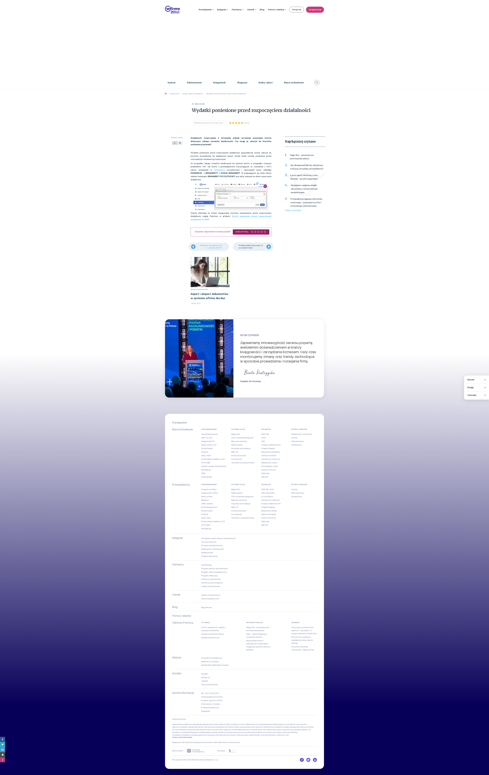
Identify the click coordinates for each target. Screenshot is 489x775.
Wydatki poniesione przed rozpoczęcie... (209, 123)
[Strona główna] (166, 94)
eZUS (263, 438)
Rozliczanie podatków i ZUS (213, 459)
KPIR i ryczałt (206, 438)
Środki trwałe (207, 448)
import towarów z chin (280, 735)
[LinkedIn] (2, 749)
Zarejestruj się (315, 10)
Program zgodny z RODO (212, 700)
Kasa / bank (206, 455)
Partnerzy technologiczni (212, 583)
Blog (262, 9)
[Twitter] (2, 744)
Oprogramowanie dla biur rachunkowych (218, 538)
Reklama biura (207, 552)
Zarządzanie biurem (209, 434)
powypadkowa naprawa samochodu (204, 724)
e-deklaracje (249, 724)
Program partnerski (209, 556)
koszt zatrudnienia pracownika (265, 724)
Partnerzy (237, 9)
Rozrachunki (236, 459)
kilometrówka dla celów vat (203, 730)
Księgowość (219, 82)
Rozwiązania (205, 9)
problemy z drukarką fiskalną (183, 732)
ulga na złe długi (178, 727)
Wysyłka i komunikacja (240, 448)
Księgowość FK (208, 441)
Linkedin (204, 681)
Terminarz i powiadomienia (242, 463)
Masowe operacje (239, 441)
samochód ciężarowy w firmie (226, 730)
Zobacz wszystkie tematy (182, 737)
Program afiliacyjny (209, 576)
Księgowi (221, 9)
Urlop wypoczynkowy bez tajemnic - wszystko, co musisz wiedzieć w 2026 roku (304, 630)
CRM (203, 473)
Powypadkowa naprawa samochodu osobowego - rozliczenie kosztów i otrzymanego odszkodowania (306, 202)
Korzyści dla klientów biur (212, 545)
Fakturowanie (194, 82)
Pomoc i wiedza (276, 9)
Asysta (294, 438)
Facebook (205, 677)
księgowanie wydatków (181, 724)
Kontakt (204, 674)
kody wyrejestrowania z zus (300, 730)
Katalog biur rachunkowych (212, 549)
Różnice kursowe (238, 455)
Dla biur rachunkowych (210, 595)
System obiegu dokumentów (213, 466)
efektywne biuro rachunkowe (249, 730)
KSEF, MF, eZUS (267, 489)
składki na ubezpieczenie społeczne (232, 732)
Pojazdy (204, 452)
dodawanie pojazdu (185, 730)
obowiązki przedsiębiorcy (182, 735)
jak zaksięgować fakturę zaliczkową (199, 727)
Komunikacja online (269, 466)
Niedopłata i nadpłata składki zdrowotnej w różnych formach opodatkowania (304, 189)
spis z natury (237, 735)
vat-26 (174, 730)
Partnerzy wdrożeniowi (211, 579)
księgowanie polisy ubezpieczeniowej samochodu (212, 735)
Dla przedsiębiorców (210, 599)
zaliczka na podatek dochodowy (259, 732)
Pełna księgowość (209, 507)
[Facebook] (2, 739)
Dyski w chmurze (268, 470)
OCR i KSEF (205, 463)
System (171, 82)
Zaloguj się (296, 9)
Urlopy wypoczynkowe (280, 730)
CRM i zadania (207, 504)
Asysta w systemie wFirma (212, 634)
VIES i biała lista (267, 493)
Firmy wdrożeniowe (209, 684)
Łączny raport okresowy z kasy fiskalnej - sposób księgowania (304, 177)
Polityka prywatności (210, 707)
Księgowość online (209, 493)
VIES (263, 441)
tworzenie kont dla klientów (262, 727)
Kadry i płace (266, 82)
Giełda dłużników (268, 455)
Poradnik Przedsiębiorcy (211, 658)
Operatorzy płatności (270, 459)
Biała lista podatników (270, 452)
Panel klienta (206, 477)
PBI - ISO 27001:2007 (210, 693)
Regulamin (205, 711)
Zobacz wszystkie (293, 210)
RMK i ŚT (234, 452)
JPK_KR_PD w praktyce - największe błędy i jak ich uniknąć (302, 640)
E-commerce (267, 496)
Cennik (250, 9)
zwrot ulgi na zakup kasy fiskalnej (284, 732)
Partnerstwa (206, 565)
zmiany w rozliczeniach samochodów (292, 724)
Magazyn (242, 82)
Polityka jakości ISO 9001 (212, 697)
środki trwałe (266, 730)
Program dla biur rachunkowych (214, 568)
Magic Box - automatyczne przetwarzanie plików (302, 157)
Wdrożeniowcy (297, 441)
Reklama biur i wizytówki (301, 434)
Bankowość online (269, 463)
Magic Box (235, 434)
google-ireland (248, 735)
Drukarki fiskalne (268, 448)
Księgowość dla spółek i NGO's (206, 742)
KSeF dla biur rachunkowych (229, 742)
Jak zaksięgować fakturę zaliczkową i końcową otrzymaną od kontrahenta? (307, 167)
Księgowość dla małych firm (183, 742)
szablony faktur (224, 724)
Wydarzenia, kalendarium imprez (215, 665)
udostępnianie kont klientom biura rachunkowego (232, 727)
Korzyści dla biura (208, 542)
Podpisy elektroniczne (271, 445)
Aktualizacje (296, 445)
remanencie (219, 170)
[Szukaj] (316, 82)
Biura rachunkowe (294, 82)
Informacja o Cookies (210, 704)
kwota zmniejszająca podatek (206, 732)
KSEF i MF (265, 434)
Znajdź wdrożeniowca (210, 586)
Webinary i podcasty (210, 661)
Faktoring (265, 473)
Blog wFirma (206, 607)
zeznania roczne (237, 724)
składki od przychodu (262, 735)
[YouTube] (308, 760)
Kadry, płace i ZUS (208, 445)
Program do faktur (209, 489)
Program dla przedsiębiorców (214, 572)
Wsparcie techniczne (210, 637)
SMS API (264, 477)
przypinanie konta (280, 727)
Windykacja (206, 470)
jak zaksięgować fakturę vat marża (300, 727)
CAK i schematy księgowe (242, 438)
